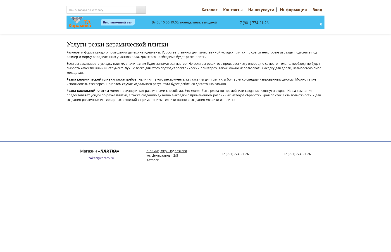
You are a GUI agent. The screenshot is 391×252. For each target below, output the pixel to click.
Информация (293, 9)
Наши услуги (261, 9)
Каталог (209, 9)
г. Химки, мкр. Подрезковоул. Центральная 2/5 (166, 153)
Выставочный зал (118, 22)
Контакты (233, 9)
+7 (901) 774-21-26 (253, 22)
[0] (316, 24)
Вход (317, 9)
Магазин (99, 151)
